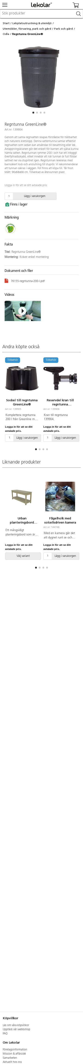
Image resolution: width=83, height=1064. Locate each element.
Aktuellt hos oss (12, 1062)
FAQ (5, 1033)
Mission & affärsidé (14, 1054)
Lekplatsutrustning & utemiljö (32, 23)
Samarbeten (10, 1058)
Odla (6, 34)
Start (6, 23)
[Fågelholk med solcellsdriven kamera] (60, 496)
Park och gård (63, 28)
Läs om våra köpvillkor (16, 1025)
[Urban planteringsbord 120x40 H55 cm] (22, 496)
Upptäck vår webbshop (16, 1029)
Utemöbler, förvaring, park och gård (27, 28)
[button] (33, 113)
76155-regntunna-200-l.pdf (28, 281)
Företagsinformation (15, 1049)
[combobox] (41, 13)
